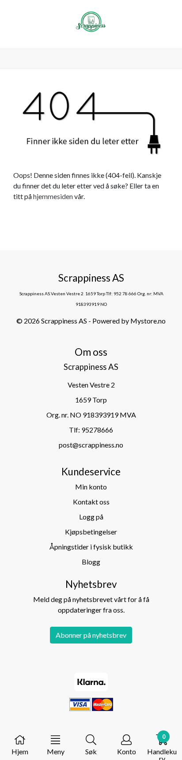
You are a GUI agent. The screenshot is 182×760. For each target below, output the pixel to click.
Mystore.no (148, 320)
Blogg (91, 561)
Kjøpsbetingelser (91, 531)
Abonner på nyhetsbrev (91, 635)
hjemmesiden (53, 196)
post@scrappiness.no (91, 444)
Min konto (91, 486)
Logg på (91, 516)
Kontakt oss (91, 501)
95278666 (97, 429)
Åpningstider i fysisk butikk (91, 546)
